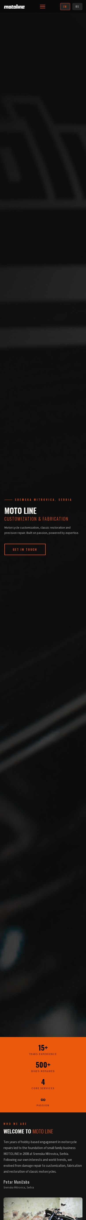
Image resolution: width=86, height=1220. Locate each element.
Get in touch (25, 549)
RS (77, 6)
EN (65, 6)
